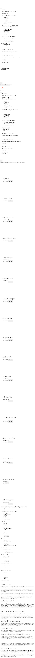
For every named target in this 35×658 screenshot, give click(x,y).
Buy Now (10, 181)
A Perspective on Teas (6, 44)
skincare (14, 616)
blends (31, 597)
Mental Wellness (15, 605)
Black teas (27, 597)
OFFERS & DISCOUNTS (5, 68)
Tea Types (3, 521)
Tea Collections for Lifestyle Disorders (9, 511)
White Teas (16, 597)
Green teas (24, 597)
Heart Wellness (10, 605)
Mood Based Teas (5, 548)
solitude (17, 594)
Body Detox (21, 605)
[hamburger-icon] (1, 8)
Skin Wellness (31, 604)
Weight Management (4, 605)
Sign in (2, 90)
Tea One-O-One (5, 46)
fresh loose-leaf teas (27, 650)
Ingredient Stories (6, 45)
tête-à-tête (26, 593)
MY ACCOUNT (4, 69)
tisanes (2, 598)
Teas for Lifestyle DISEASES (10, 26)
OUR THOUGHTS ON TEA (6, 43)
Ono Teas (2, 586)
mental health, (5, 616)
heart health (10, 616)
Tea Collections (4, 9)
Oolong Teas (20, 597)
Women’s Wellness (26, 604)
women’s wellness (18, 616)
